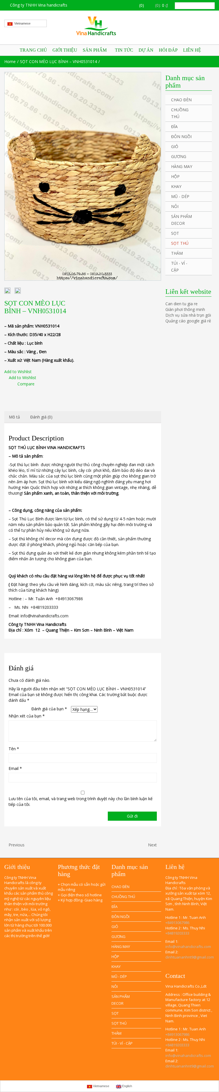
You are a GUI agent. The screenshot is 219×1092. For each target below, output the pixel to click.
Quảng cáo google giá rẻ (188, 320)
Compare (26, 384)
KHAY (176, 186)
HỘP (175, 176)
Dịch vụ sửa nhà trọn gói (188, 315)
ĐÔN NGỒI (181, 136)
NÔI (175, 206)
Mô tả (14, 417)
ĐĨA (174, 126)
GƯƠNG (178, 156)
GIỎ (174, 146)
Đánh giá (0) (41, 417)
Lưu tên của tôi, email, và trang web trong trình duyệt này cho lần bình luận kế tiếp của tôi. (81, 801)
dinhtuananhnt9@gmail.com (189, 957)
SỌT (175, 233)
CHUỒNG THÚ (179, 113)
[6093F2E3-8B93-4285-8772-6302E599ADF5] (82, 176)
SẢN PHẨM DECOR (181, 220)
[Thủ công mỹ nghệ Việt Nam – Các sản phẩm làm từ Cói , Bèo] (109, 26)
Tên (14, 748)
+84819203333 (177, 933)
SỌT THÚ (179, 243)
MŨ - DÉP (180, 196)
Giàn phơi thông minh (185, 309)
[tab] (14, 417)
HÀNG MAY (181, 166)
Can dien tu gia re (181, 303)
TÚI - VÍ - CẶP (179, 266)
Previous (16, 845)
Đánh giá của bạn (49, 708)
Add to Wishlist (18, 371)
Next (153, 845)
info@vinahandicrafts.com (188, 946)
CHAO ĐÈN (181, 99)
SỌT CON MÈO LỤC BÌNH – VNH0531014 (58, 61)
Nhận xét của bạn (27, 716)
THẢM (177, 253)
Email (15, 768)
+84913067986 (177, 922)
